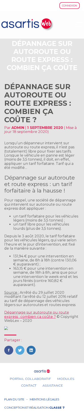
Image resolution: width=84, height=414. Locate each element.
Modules (65, 379)
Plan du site (14, 399)
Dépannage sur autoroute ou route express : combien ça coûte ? (36, 314)
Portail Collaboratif (30, 379)
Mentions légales (44, 399)
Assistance (53, 385)
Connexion (69, 5)
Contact (28, 385)
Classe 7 (57, 407)
